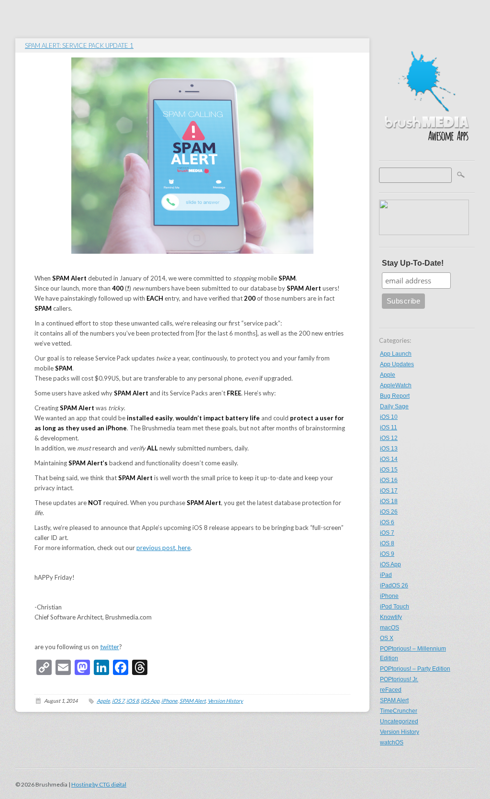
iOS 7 (387, 532)
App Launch (396, 353)
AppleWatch (396, 385)
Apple (387, 374)
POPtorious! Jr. (399, 679)
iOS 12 (389, 438)
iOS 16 (389, 480)
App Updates (397, 364)
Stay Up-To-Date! (413, 263)
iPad (386, 575)
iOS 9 (387, 554)
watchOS (391, 742)
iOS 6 (387, 522)
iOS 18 (389, 501)
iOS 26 (389, 511)
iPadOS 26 (394, 585)
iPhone (389, 596)
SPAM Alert (394, 700)
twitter (109, 647)
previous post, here (163, 547)
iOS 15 (389, 469)
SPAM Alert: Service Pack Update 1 (79, 45)
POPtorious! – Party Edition (415, 668)
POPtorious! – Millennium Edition (413, 653)
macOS (389, 627)
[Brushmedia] (427, 151)
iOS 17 (389, 490)
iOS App (390, 564)
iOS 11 (388, 427)
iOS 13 (389, 448)
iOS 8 (387, 543)
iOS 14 (389, 459)
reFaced (390, 689)
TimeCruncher (398, 711)
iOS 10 (389, 417)
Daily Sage (394, 406)
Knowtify (391, 617)
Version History (399, 732)
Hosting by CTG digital (98, 784)
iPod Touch (394, 606)
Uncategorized (399, 721)
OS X (386, 638)
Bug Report (395, 396)
